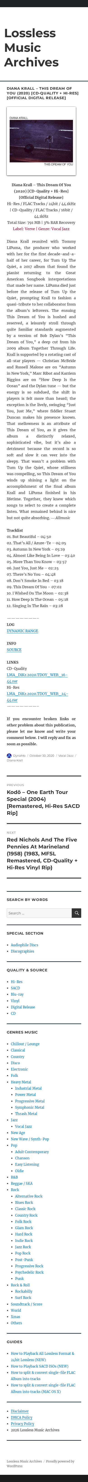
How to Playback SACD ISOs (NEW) (39, 1366)
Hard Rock (23, 1234)
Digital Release (23, 1007)
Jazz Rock (23, 1247)
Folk (14, 1075)
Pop (14, 1145)
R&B (14, 1177)
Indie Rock (24, 1241)
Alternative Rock (28, 1196)
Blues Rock (24, 1202)
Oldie (19, 1171)
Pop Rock (22, 1253)
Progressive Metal (30, 1101)
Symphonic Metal (29, 1107)
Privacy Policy (22, 1424)
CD (13, 1013)
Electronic (19, 1069)
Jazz (14, 1120)
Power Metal (25, 1095)
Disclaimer (20, 1411)
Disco (15, 1063)
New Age (18, 1133)
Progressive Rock (29, 1266)
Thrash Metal (26, 1114)
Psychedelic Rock (29, 1272)
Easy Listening (27, 1164)
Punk (19, 1279)
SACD (15, 988)
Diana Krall (15, 760)
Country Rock (26, 1215)
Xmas (15, 1317)
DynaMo (19, 755)
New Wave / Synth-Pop (30, 1139)
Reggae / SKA (21, 1183)
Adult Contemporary (32, 1152)
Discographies (22, 951)
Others (16, 1323)
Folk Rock (23, 1222)
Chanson (22, 1158)
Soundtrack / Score (26, 1304)
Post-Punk (24, 1260)
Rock (15, 1190)
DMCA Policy (21, 1417)
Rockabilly (23, 1291)
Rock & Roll (20, 1285)
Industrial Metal (28, 1088)
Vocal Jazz (66, 755)
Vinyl (15, 1001)
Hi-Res (16, 982)
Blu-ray (17, 994)
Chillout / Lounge (25, 1044)
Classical (18, 1050)
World (16, 1310)
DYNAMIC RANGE (22, 631)
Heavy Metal (21, 1082)
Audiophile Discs (24, 945)
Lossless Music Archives (31, 47)
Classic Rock (25, 1209)
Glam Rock (24, 1228)
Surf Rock (23, 1298)
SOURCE (14, 649)
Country (17, 1057)
